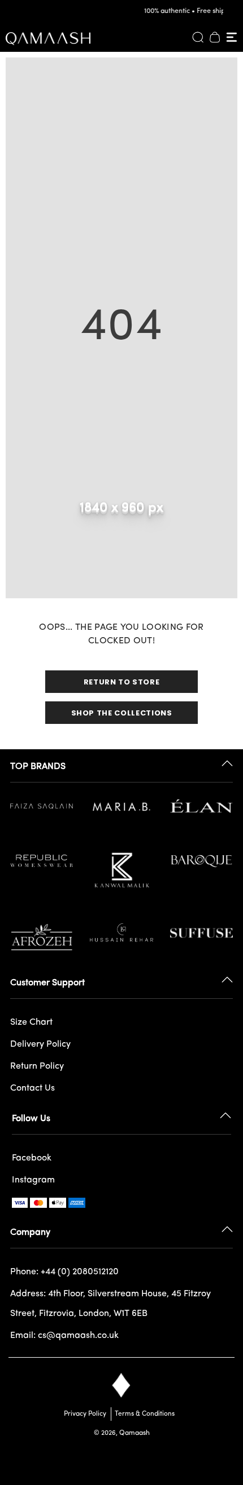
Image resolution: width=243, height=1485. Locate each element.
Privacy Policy (85, 1414)
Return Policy (37, 1066)
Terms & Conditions (143, 1414)
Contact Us (32, 1088)
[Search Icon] (197, 37)
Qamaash (134, 1433)
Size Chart (31, 1022)
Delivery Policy (40, 1044)
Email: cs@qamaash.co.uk (64, 1335)
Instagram (33, 1180)
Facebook (31, 1158)
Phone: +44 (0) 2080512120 (64, 1272)
